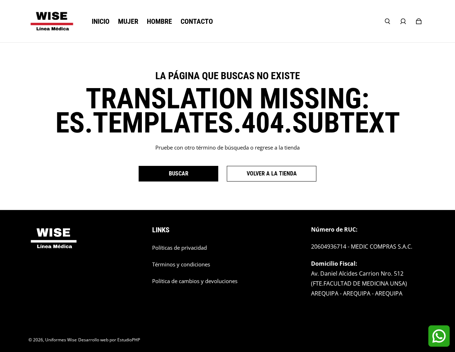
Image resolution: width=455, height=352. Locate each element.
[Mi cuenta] (403, 21)
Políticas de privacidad (179, 247)
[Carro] (419, 21)
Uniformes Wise (61, 340)
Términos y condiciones (181, 264)
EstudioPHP (128, 340)
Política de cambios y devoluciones (194, 281)
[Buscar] (387, 21)
